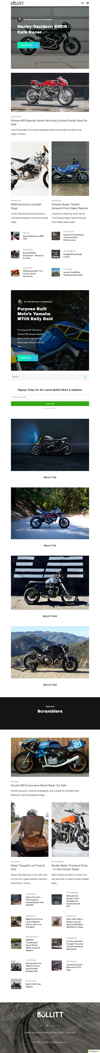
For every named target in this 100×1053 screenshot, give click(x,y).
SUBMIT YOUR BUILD (33, 1033)
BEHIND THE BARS (50, 1033)
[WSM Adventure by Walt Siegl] (29, 182)
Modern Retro (32, 937)
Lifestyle (67, 269)
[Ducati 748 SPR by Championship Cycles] (70, 272)
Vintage (14, 781)
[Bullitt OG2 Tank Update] (29, 984)
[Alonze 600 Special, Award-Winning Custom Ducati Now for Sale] (50, 104)
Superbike (27, 268)
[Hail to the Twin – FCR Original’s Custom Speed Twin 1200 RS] (29, 899)
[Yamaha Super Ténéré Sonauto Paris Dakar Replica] (70, 182)
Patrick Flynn (33, 19)
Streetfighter (69, 251)
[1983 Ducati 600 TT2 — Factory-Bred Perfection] (29, 272)
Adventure (16, 200)
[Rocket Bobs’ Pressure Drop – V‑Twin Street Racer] (70, 843)
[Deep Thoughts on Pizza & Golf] (29, 843)
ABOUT (62, 1033)
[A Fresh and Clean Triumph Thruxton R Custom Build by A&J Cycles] (70, 943)
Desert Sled (31, 981)
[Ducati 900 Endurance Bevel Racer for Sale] (50, 767)
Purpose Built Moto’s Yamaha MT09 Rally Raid (35, 314)
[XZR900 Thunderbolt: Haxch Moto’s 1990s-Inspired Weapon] (29, 944)
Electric (26, 233)
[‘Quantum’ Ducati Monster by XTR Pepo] (70, 965)
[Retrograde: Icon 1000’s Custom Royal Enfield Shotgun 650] (29, 966)
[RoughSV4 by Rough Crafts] (70, 254)
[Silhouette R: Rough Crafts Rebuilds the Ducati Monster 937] (70, 900)
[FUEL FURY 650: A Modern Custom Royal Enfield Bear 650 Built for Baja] (70, 921)
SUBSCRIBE (70, 1033)
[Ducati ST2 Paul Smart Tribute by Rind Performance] (70, 235)
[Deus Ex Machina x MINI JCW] (29, 236)
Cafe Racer (16, 117)
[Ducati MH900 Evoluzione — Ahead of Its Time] (29, 254)
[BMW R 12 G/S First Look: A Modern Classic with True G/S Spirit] (29, 921)
